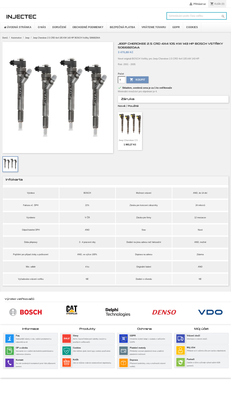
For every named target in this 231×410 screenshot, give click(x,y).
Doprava (134, 360)
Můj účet (191, 347)
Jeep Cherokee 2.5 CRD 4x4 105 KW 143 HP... (130, 140)
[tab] (173, 99)
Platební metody (138, 348)
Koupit (137, 80)
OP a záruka (22, 348)
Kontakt (19, 360)
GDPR (133, 335)
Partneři (191, 359)
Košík (75, 359)
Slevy (75, 335)
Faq (17, 335)
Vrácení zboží (193, 335)
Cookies (77, 348)
